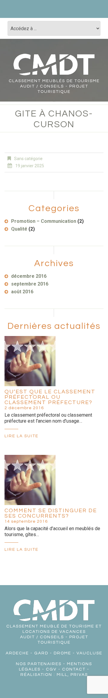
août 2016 (22, 291)
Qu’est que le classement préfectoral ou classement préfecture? (49, 397)
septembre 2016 (29, 284)
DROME (62, 653)
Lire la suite (21, 436)
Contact (74, 669)
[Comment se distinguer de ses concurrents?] (30, 480)
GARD (41, 653)
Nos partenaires (39, 664)
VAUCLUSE (89, 653)
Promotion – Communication (43, 221)
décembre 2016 (28, 276)
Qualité (19, 229)
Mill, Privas (72, 675)
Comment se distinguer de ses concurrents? (50, 513)
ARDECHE (17, 653)
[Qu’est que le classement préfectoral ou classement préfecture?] (30, 361)
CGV (51, 669)
